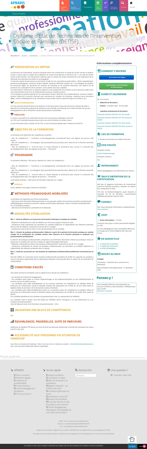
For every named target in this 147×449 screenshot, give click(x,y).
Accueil (132, 7)
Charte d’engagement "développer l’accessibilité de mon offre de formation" (58, 410)
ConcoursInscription (114, 8)
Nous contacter (23, 375)
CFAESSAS (98, 8)
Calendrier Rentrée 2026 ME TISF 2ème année (113, 123)
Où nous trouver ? (24, 394)
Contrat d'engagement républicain (24, 389)
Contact (124, 7)
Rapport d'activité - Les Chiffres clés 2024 (57, 387)
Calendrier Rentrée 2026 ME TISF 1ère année (113, 114)
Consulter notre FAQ (122, 375)
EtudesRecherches (75, 8)
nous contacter (102, 209)
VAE (105, 7)
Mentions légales (23, 377)
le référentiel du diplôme (109, 244)
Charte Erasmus (23, 385)
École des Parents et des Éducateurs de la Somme (58, 403)
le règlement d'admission (109, 246)
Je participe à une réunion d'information (117, 86)
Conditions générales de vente (57, 392)
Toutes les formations (18, 13)
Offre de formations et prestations (57, 381)
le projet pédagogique (108, 248)
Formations (88, 7)
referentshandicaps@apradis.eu (81, 344)
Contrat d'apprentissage (106, 153)
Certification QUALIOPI (58, 396)
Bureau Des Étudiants (57, 399)
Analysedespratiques (64, 8)
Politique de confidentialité (20, 381)
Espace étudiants (55, 375)
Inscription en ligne (56, 377)
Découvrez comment (104, 291)
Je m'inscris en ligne (117, 77)
